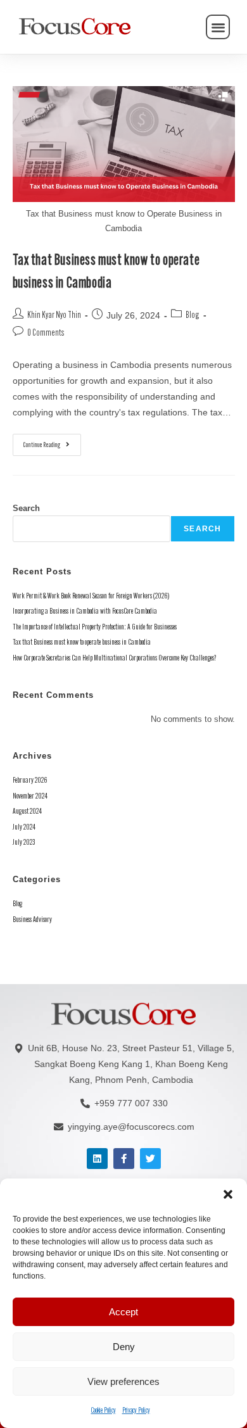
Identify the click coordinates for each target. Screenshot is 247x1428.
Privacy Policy (136, 1411)
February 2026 (30, 780)
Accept (123, 1311)
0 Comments (46, 333)
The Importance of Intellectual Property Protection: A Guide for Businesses (95, 627)
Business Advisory (32, 920)
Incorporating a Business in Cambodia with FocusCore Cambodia (85, 611)
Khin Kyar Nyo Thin (54, 315)
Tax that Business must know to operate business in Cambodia (82, 642)
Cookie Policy (103, 1411)
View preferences (123, 1381)
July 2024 (24, 827)
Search (26, 508)
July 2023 (24, 842)
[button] (228, 1194)
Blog (193, 315)
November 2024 (30, 796)
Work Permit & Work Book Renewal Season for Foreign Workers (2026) (91, 596)
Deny (124, 1346)
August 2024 (27, 811)
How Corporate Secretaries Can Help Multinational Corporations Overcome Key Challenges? (114, 658)
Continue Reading (52, 441)
